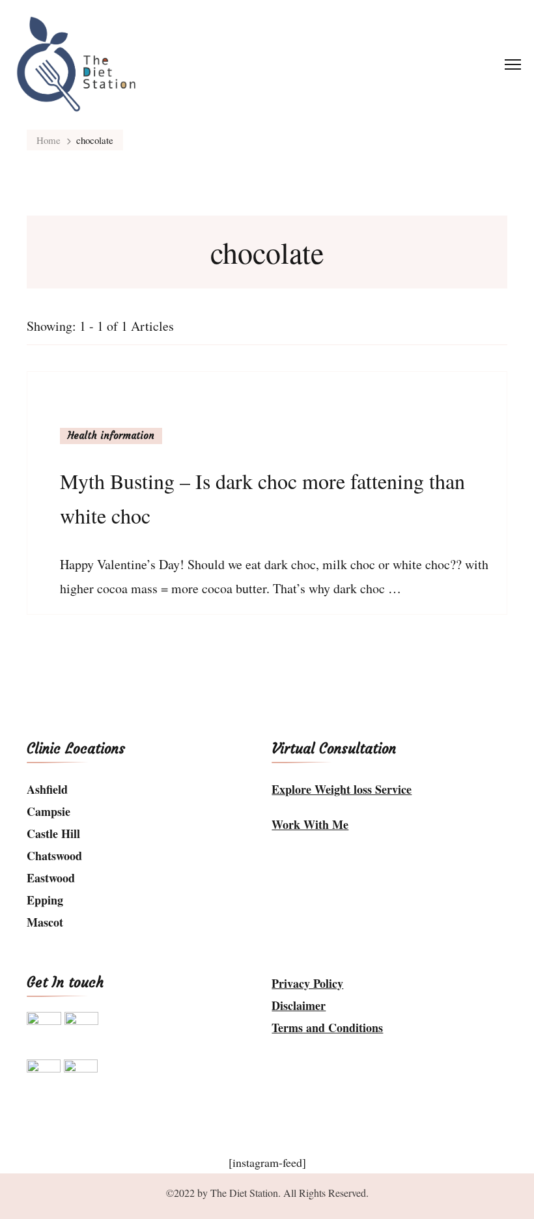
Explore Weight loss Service (342, 789)
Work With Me (310, 824)
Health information (111, 435)
